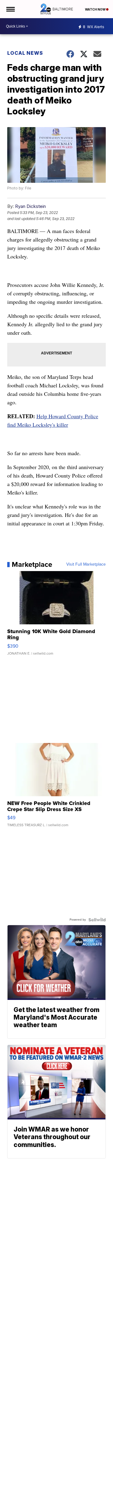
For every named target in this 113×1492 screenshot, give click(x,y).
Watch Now (95, 9)
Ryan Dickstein (30, 206)
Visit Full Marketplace (86, 564)
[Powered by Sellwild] (97, 920)
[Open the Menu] (10, 9)
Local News (25, 53)
